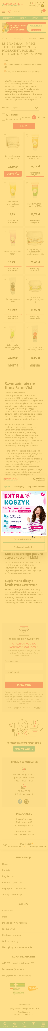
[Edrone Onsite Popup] (24, 514)
